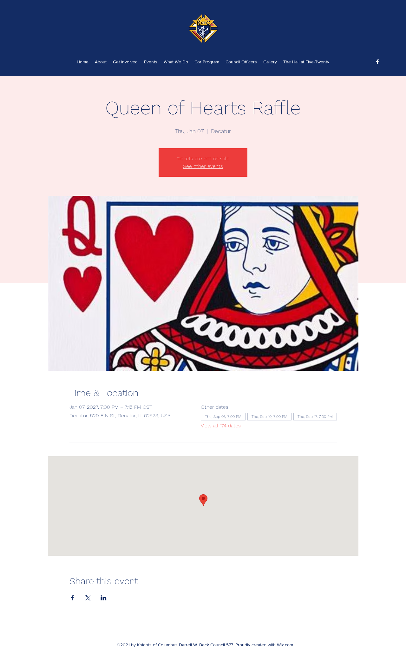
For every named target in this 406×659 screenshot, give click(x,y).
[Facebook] (377, 62)
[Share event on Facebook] (72, 597)
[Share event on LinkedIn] (104, 597)
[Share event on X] (88, 597)
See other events (203, 166)
